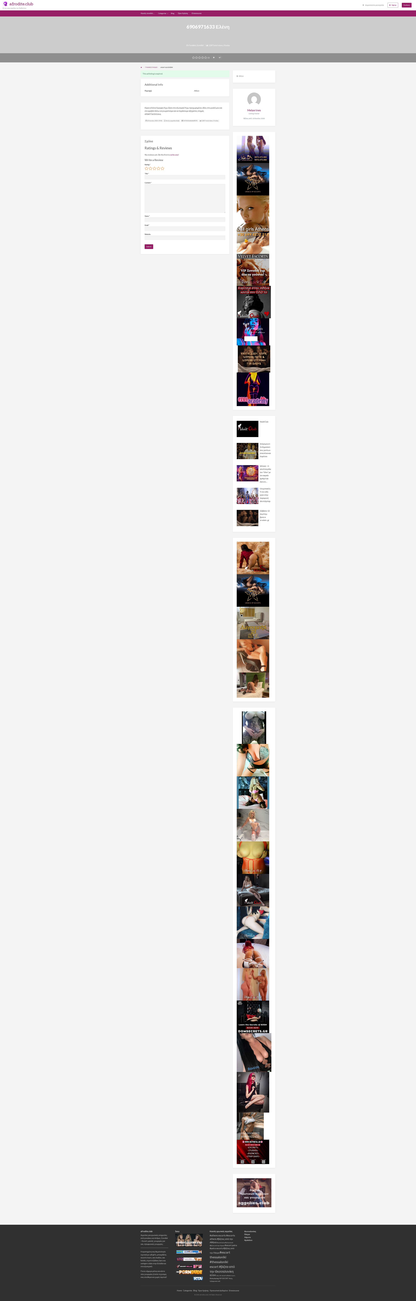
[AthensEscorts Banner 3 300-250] (253, 272)
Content (148, 183)
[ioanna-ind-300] (253, 825)
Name (147, 216)
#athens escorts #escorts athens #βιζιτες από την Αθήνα (222, 1239)
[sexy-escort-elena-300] (253, 685)
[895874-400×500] (253, 1092)
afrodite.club (21, 3)
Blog (172, 13)
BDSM (213, 1275)
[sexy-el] (253, 953)
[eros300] (253, 389)
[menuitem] (373, 5)
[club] (253, 890)
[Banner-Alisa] (253, 857)
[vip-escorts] (253, 179)
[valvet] (253, 245)
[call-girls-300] (253, 213)
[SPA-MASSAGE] (253, 623)
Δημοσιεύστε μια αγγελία (374, 5)
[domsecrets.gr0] (253, 1016)
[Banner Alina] (253, 984)
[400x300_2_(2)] (253, 1151)
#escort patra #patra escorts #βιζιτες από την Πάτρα (223, 1249)
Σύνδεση (407, 5)
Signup (394, 5)
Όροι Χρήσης (183, 13)
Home (179, 1290)
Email (147, 225)
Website (148, 234)
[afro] (254, 727)
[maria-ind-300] (253, 792)
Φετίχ (230, 1278)
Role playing (214, 1278)
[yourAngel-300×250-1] (253, 331)
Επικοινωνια (196, 13)
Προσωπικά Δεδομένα (219, 1290)
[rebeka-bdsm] (253, 760)
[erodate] (254, 358)
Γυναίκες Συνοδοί (196, 45)
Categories (162, 13)
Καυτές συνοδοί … (147, 13)
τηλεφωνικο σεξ (215, 1281)
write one (174, 155)
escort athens (226, 1275)
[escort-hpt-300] (253, 656)
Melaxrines (254, 110)
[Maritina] (253, 558)
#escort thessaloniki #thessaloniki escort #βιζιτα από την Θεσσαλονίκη (222, 1261)
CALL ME (218, 1275)
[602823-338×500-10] (254, 1052)
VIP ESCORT (224, 1278)
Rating (147, 165)
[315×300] (254, 302)
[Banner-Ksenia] (253, 922)
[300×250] (253, 149)
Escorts (233, 1275)
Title (147, 174)
